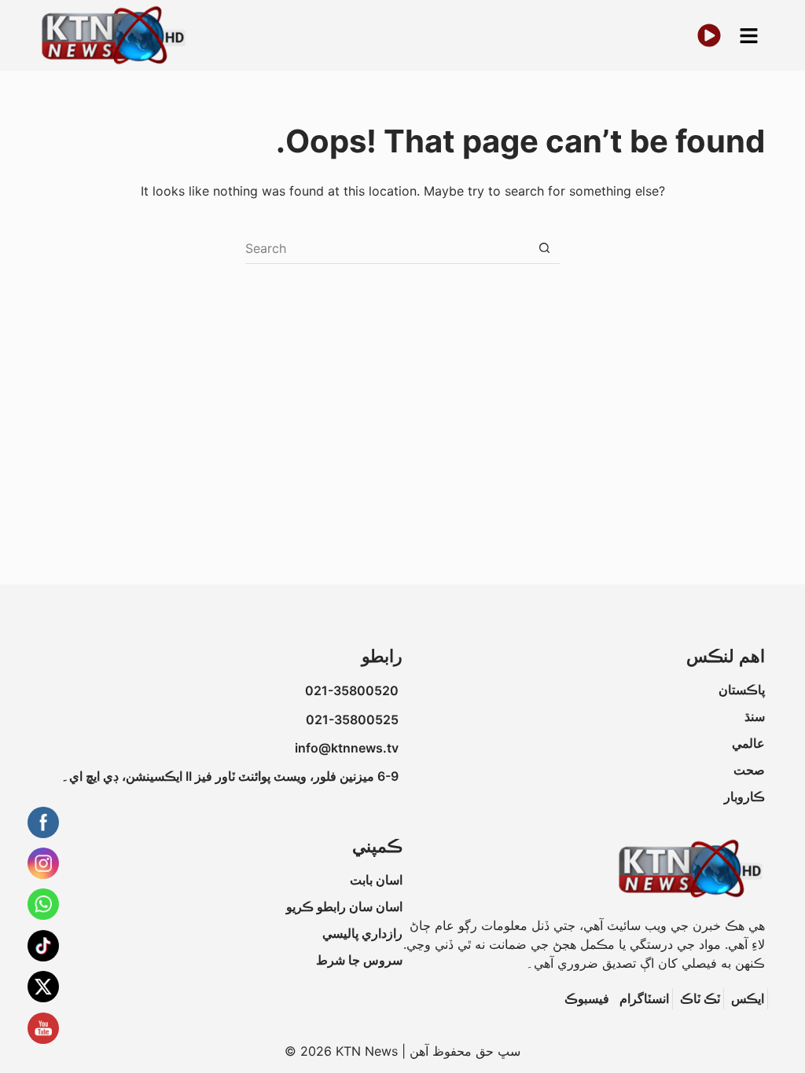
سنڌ (754, 716)
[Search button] (544, 248)
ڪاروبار (744, 796)
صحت (749, 770)
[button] (748, 36)
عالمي (748, 743)
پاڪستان (742, 690)
